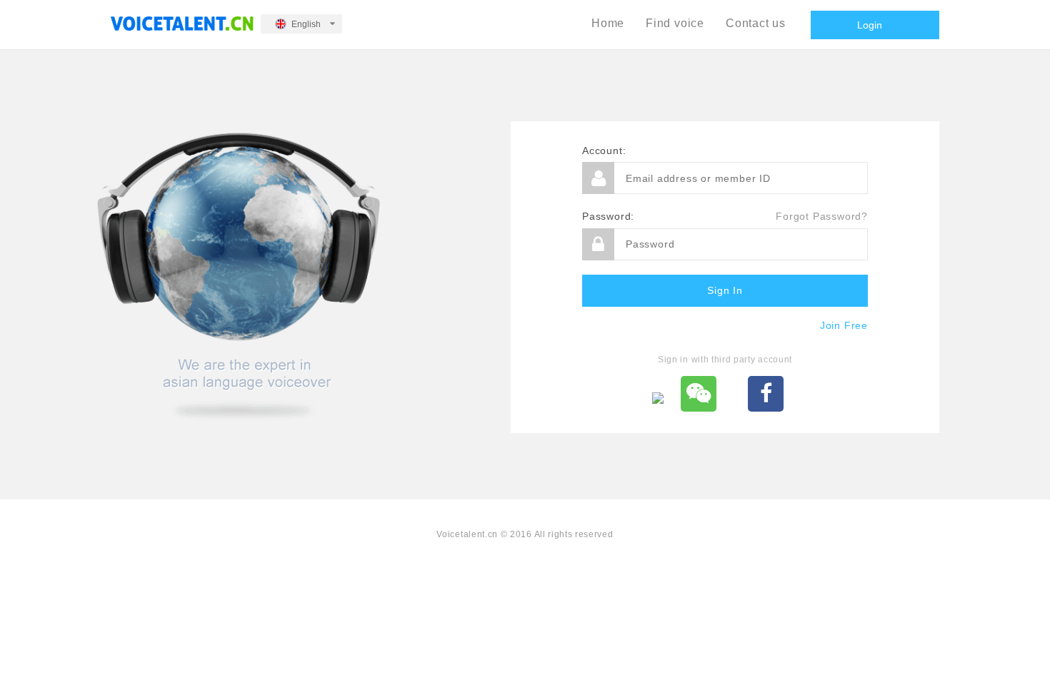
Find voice (675, 23)
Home (607, 23)
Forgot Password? (822, 216)
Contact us (756, 23)
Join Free (844, 325)
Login (869, 25)
